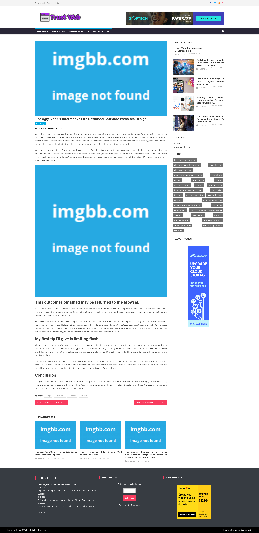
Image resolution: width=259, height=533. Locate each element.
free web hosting (182, 185)
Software (98, 31)
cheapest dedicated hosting (186, 165)
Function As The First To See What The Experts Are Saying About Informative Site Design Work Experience (53, 402)
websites (83, 396)
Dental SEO (217, 175)
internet (178, 195)
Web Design (42, 31)
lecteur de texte (215, 195)
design (48, 396)
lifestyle (177, 200)
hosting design (215, 185)
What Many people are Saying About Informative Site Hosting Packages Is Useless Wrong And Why (151, 402)
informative (59, 396)
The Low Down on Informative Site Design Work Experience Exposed (56, 453)
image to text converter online (187, 190)
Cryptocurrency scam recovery (188, 175)
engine (219, 180)
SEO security (197, 215)
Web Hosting (58, 31)
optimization (180, 210)
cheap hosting (215, 165)
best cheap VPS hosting (184, 160)
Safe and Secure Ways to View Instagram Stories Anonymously (210, 81)
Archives (177, 143)
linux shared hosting (212, 200)
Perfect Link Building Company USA (206, 210)
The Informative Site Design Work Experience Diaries (101, 453)
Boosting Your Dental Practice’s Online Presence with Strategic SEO (210, 100)
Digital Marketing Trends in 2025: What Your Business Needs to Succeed (210, 63)
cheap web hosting (182, 170)
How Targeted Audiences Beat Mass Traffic (188, 49)
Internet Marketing (79, 31)
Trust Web (135, 505)
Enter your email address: (129, 484)
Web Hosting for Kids (212, 225)
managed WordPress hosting (187, 205)
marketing (217, 205)
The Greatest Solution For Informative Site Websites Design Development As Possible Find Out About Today (146, 455)
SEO (108, 31)
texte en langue (181, 220)
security (177, 215)
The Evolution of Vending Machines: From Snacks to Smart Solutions (210, 119)
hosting (199, 185)
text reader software (213, 220)
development (198, 180)
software (72, 396)
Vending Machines (182, 225)
